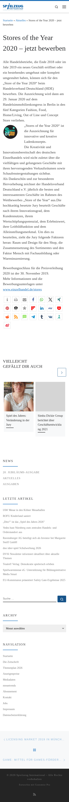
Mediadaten (9, 679)
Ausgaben (11, 484)
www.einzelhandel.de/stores (22, 289)
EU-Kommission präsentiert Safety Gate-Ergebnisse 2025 (34, 580)
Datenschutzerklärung (14, 715)
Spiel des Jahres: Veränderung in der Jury (17, 420)
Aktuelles (21, 20)
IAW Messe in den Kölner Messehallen (24, 510)
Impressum (9, 709)
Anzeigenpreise (11, 673)
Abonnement (10, 691)
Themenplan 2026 (12, 667)
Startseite (8, 20)
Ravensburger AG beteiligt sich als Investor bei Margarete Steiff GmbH (34, 540)
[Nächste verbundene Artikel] (62, 372)
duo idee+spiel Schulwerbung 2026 (22, 548)
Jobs (5, 703)
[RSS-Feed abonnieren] (34, 794)
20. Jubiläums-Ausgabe (21, 472)
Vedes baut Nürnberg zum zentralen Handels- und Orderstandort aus (30, 529)
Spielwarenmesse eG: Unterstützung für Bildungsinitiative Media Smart (34, 572)
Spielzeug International (30, 775)
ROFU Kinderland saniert (17, 515)
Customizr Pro (42, 785)
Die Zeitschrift (11, 661)
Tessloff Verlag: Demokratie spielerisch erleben (28, 564)
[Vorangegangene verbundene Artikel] (52, 372)
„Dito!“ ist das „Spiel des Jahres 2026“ (24, 521)
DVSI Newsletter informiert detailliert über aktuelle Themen (31, 556)
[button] (7, 299)
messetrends (9, 685)
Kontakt (7, 697)
